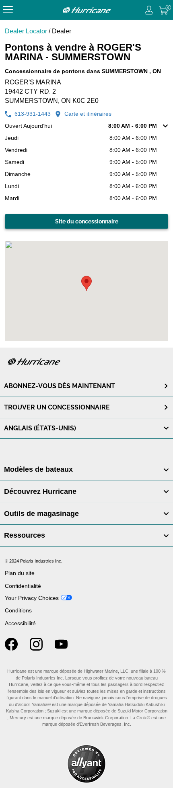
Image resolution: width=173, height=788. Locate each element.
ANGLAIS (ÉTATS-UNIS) (40, 428)
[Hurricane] (86, 10)
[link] (86, 470)
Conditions (18, 610)
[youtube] (61, 648)
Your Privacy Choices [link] (32, 598)
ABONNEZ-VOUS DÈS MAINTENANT (59, 386)
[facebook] (11, 648)
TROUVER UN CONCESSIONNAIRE (57, 407)
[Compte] (149, 10)
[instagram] (36, 648)
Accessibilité (20, 623)
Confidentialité (23, 586)
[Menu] (8, 10)
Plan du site (20, 573)
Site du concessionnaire (86, 221)
